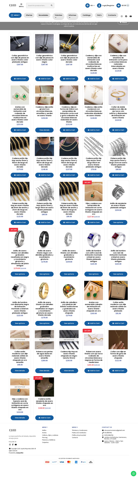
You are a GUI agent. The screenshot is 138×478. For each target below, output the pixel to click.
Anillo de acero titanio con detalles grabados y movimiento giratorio (69, 255)
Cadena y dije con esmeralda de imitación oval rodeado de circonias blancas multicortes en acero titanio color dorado (93, 63)
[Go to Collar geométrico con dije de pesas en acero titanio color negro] (44, 44)
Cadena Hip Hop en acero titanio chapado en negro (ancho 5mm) (69, 355)
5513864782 (108, 432)
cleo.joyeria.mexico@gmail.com (114, 430)
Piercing (44, 437)
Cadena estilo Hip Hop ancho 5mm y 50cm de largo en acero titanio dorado (20, 162)
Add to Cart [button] (21, 79)
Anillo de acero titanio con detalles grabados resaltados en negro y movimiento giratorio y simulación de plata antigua (20, 258)
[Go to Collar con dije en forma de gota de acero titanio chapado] (118, 340)
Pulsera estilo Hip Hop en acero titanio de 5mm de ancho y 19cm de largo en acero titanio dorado (69, 208)
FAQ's (99, 15)
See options (118, 222)
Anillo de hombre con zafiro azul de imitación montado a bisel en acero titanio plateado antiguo (93, 256)
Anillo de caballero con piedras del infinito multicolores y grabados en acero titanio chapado (69, 307)
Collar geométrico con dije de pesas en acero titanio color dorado (69, 59)
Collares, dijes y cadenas (50, 435)
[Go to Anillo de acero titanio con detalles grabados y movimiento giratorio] (69, 239)
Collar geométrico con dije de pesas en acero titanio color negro (44, 59)
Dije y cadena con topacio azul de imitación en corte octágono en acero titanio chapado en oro (19, 404)
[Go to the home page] (12, 5)
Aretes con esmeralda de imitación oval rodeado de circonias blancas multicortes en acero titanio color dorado (20, 114)
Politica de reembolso (79, 432)
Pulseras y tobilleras (48, 440)
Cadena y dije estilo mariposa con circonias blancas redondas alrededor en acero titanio (94, 111)
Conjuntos (45, 442)
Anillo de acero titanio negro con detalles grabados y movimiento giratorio (44, 255)
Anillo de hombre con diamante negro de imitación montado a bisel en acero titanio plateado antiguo (20, 307)
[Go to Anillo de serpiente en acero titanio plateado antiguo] (118, 191)
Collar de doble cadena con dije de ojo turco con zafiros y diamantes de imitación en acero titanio (118, 112)
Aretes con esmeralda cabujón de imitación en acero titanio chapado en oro (93, 306)
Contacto (112, 15)
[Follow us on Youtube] (130, 16)
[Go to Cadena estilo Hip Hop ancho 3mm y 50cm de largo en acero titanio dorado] (69, 146)
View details (44, 130)
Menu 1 (16, 15)
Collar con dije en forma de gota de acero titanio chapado (118, 355)
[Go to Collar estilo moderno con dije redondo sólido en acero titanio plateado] (118, 290)
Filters (124, 22)
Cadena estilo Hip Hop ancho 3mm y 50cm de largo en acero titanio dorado (69, 162)
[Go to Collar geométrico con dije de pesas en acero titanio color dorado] (69, 44)
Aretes (44, 432)
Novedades (43, 15)
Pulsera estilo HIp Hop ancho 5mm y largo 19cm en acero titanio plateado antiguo (44, 207)
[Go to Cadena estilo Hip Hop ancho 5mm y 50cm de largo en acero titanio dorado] (20, 146)
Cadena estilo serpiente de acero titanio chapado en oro (44, 402)
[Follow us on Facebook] (126, 16)
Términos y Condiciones (79, 430)
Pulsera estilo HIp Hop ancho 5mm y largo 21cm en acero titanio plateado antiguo (118, 162)
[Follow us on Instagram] (121, 16)
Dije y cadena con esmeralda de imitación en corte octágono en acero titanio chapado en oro (93, 208)
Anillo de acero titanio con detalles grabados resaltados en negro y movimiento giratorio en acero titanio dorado (44, 308)
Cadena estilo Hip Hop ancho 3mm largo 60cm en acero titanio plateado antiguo (93, 162)
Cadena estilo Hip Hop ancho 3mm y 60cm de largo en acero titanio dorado (44, 162)
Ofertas (29, 15)
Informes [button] (72, 15)
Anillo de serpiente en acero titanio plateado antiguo (118, 205)
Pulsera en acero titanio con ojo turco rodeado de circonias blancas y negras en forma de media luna (94, 357)
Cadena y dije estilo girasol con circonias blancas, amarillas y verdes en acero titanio (44, 111)
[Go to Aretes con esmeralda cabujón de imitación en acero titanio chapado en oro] (93, 290)
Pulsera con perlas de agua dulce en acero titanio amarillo (44, 355)
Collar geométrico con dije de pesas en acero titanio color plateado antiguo (20, 59)
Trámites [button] (58, 15)
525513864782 (108, 435)
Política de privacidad (79, 435)
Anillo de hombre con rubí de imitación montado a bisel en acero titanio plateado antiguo (118, 256)
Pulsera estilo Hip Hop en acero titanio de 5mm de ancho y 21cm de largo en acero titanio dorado (20, 208)
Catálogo (87, 15)
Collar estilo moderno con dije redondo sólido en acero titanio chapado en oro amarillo (20, 357)
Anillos (44, 430)
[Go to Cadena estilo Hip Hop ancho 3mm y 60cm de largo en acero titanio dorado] (44, 146)
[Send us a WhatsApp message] (133, 473)
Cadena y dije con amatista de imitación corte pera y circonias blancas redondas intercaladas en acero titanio (118, 62)
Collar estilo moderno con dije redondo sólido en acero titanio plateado (118, 306)
